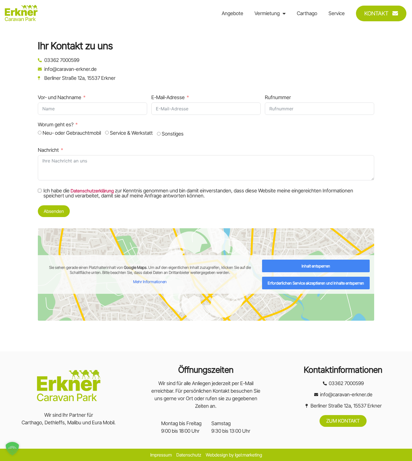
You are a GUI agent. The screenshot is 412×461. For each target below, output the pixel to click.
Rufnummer (278, 97)
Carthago (307, 13)
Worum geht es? (55, 124)
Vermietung (267, 13)
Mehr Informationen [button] (150, 281)
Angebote (232, 13)
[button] (12, 448)
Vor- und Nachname (59, 97)
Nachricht (48, 150)
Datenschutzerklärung (92, 191)
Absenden (54, 211)
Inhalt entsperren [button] (316, 266)
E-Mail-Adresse (168, 97)
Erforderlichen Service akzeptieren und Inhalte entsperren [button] (316, 283)
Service (336, 13)
